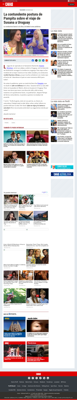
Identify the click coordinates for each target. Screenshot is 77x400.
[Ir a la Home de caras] (9, 5)
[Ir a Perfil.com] (71, 1)
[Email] (47, 60)
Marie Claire (28, 382)
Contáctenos (31, 390)
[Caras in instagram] (29, 378)
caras (14, 343)
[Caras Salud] (62, 168)
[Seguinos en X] (36, 378)
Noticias (21, 382)
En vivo (72, 4)
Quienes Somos (21, 390)
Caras (18, 386)
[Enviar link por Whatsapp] (40, 60)
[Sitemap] (48, 378)
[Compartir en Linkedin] (43, 60)
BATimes (63, 382)
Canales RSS (12, 390)
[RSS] (44, 378)
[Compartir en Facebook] (33, 60)
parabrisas (38, 343)
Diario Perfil (14, 382)
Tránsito (66, 390)
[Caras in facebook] (33, 378)
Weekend (42, 382)
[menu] (3, 4)
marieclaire (38, 319)
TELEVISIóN (22, 10)
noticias (14, 319)
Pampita (6, 122)
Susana (13, 122)
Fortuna (36, 382)
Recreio (60, 386)
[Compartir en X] (36, 60)
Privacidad (39, 390)
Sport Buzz (54, 386)
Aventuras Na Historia (34, 386)
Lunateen (56, 382)
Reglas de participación (55, 390)
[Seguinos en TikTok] (40, 378)
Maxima (66, 386)
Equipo (46, 390)
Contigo (24, 386)
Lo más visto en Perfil (60, 101)
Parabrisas (50, 382)
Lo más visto (56, 31)
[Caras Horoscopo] (62, 175)
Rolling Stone (45, 386)
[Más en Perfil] (12, 314)
